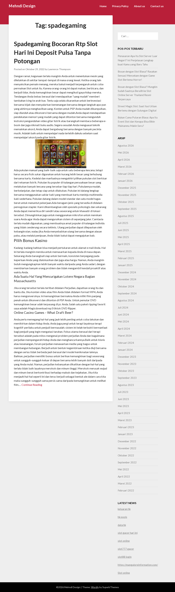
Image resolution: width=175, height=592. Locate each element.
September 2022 (127, 462)
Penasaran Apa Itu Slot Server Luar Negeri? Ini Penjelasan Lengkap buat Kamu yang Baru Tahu (137, 60)
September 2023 (127, 377)
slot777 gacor (126, 548)
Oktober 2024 (126, 286)
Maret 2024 (125, 335)
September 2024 (127, 293)
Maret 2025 (125, 251)
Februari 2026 (126, 173)
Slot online (124, 572)
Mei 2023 (123, 406)
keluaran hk (124, 508)
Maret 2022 (125, 483)
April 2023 (124, 413)
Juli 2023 (123, 391)
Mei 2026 (123, 152)
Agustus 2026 (126, 145)
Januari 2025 (125, 265)
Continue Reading (32, 384)
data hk (122, 524)
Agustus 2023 (126, 384)
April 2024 (124, 328)
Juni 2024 (123, 314)
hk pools (122, 516)
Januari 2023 (125, 434)
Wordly (95, 587)
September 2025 (127, 208)
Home (103, 6)
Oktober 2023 (126, 370)
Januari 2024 (125, 349)
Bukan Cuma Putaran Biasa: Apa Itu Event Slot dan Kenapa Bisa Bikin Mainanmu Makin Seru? (138, 121)
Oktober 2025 (126, 201)
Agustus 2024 (126, 300)
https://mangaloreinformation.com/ (138, 564)
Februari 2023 (126, 427)
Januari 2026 (125, 180)
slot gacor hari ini (128, 532)
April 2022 (124, 476)
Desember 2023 (127, 356)
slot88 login (125, 556)
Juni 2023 (123, 399)
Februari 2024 (126, 342)
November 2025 (127, 194)
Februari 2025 (126, 258)
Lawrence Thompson (59, 69)
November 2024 (127, 279)
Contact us (157, 6)
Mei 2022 (123, 469)
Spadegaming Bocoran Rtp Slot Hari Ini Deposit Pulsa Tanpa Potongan (56, 52)
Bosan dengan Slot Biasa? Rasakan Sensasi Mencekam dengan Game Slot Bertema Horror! (137, 75)
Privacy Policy (120, 6)
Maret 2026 (125, 166)
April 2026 (124, 159)
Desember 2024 (127, 272)
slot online (124, 540)
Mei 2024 (123, 321)
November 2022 (127, 448)
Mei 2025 (123, 237)
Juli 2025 (123, 222)
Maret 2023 (125, 420)
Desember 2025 (127, 187)
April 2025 (124, 244)
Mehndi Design (22, 6)
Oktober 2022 (126, 455)
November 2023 (127, 363)
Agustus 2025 (126, 215)
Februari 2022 (126, 490)
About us (139, 6)
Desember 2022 (127, 441)
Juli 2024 (123, 307)
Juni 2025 (123, 230)
